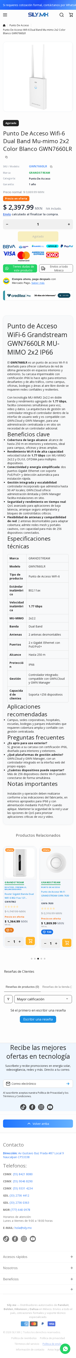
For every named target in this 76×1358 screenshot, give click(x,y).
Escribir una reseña (38, 1019)
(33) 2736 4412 (19, 1195)
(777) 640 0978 (20, 1210)
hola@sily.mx (23, 1228)
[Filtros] (8, 999)
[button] (71, 15)
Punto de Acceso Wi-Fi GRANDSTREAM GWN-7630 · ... (55, 895)
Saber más (38, 283)
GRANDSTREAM (39, 172)
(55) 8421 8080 (23, 1174)
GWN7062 (10, 902)
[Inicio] (4, 25)
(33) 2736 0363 (19, 1202)
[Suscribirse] (68, 1084)
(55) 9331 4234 (23, 1188)
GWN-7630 (47, 903)
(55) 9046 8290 (23, 1181)
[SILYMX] (38, 15)
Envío (7, 214)
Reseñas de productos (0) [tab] (22, 986)
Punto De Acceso (19, 25)
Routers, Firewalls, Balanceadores (16, 888)
